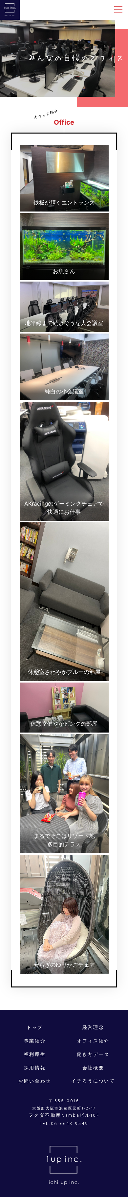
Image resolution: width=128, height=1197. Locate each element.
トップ (35, 1027)
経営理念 (93, 1027)
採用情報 (35, 1068)
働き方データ (93, 1054)
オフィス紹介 (93, 1041)
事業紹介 (35, 1041)
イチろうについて (93, 1081)
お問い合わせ (34, 1081)
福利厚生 (35, 1054)
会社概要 (93, 1068)
